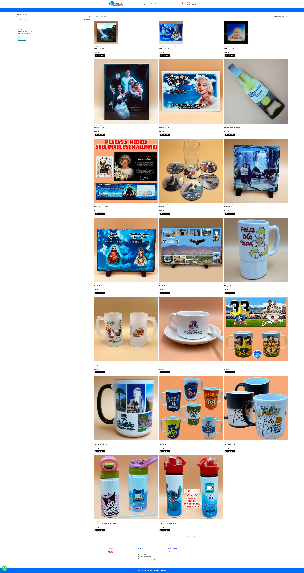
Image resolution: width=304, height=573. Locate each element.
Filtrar (87, 19)
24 (284, 16)
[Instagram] (111, 552)
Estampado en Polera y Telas (25, 31)
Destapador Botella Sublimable (232, 127)
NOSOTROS (164, 10)
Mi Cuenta (190, 2)
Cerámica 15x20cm (164, 48)
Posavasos (162, 206)
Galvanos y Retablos (173, 46)
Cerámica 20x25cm (99, 127)
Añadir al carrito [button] (99, 55)
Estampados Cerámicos (24, 33)
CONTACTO (175, 10)
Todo (286, 16)
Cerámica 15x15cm (99, 48)
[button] (4, 568)
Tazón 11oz (227, 365)
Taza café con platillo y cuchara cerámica (170, 365)
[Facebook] (109, 552)
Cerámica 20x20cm (229, 48)
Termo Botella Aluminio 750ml (167, 523)
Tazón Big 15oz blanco (165, 444)
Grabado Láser (21, 35)
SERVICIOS (151, 10)
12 (282, 16)
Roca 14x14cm (228, 206)
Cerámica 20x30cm (164, 127)
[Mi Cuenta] (185, 3)
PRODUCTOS (137, 10)
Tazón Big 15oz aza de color (101, 444)
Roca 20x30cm (163, 286)
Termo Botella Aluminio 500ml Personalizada (106, 523)
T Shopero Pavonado (100, 365)
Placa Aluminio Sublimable (101, 206)
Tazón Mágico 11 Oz (229, 444)
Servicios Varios (22, 40)
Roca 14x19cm (98, 286)
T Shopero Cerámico (229, 286)
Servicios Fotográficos (23, 37)
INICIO (127, 10)
